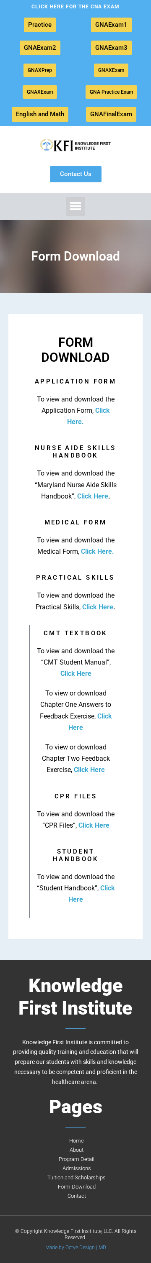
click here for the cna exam (75, 7)
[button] (75, 206)
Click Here (92, 496)
